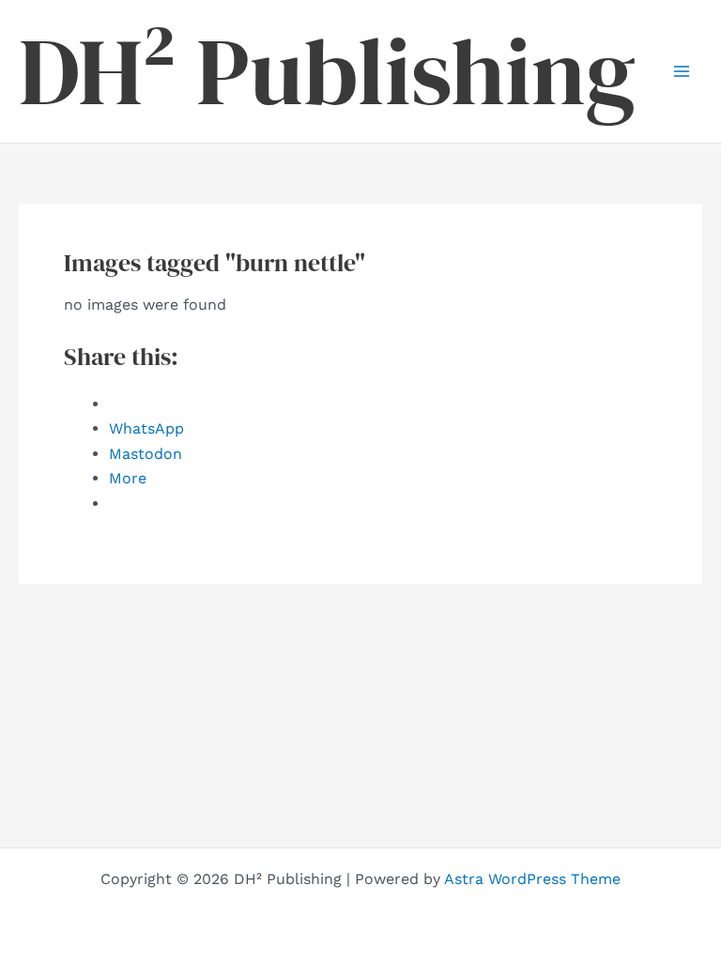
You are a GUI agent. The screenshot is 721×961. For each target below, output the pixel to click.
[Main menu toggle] (681, 71)
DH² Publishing (327, 71)
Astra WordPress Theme (532, 879)
